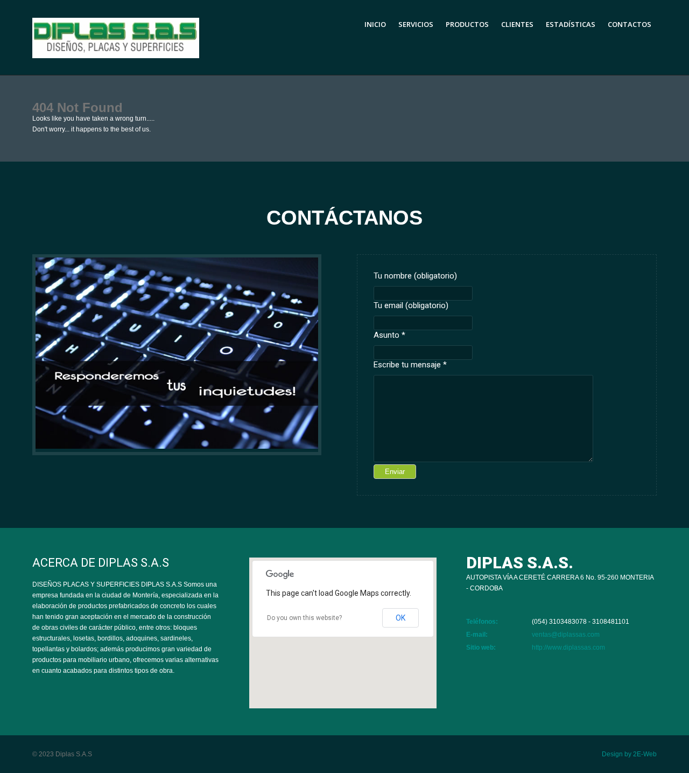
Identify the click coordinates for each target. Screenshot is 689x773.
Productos (467, 24)
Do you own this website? (304, 618)
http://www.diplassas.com (568, 647)
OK (400, 618)
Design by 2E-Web (629, 754)
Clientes (517, 24)
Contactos (629, 24)
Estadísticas (570, 24)
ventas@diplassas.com (566, 634)
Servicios (415, 24)
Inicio (375, 24)
